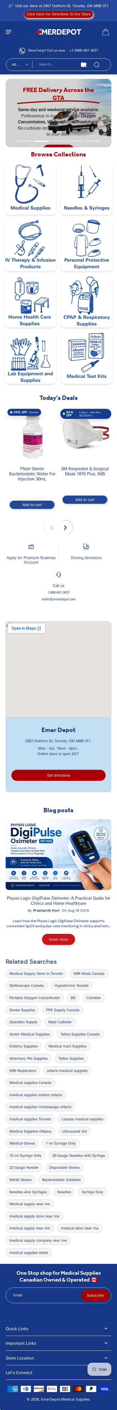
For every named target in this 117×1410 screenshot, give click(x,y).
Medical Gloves (22, 1143)
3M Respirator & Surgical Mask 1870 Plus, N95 (85, 471)
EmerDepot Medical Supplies (65, 1399)
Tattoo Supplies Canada (80, 1034)
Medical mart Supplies (67, 1046)
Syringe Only (92, 1192)
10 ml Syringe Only (25, 1155)
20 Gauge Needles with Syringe (78, 1155)
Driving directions (86, 557)
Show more (58, 939)
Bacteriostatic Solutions (61, 1179)
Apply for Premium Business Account (31, 559)
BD (73, 997)
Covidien (93, 997)
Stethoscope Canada (26, 985)
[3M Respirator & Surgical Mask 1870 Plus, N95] (84, 433)
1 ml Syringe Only (61, 1143)
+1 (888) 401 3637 (83, 50)
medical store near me (80, 1228)
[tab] (24, 141)
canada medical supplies (82, 1119)
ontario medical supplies (67, 1070)
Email (17, 1295)
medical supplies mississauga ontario (40, 1106)
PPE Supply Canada (63, 1010)
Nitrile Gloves (20, 1179)
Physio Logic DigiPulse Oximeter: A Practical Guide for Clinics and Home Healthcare (58, 901)
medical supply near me (29, 1228)
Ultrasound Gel (74, 1131)
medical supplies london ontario (35, 1094)
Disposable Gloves (64, 1167)
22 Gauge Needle (23, 1167)
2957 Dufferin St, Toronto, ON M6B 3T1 (58, 740)
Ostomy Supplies (23, 1046)
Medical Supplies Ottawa (30, 1131)
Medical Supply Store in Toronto (36, 973)
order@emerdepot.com (59, 599)
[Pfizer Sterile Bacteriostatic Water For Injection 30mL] (32, 433)
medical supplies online (28, 1252)
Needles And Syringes (28, 1192)
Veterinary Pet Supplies (28, 1058)
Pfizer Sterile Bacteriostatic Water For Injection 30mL (32, 473)
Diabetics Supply (23, 1022)
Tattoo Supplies (71, 1058)
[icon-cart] (105, 31)
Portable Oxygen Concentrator (34, 997)
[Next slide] (65, 528)
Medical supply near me (29, 1204)
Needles (64, 1192)
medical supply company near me (38, 1240)
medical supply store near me (34, 1216)
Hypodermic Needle (72, 985)
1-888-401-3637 (58, 592)
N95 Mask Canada (89, 973)
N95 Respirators (22, 1070)
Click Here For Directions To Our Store (59, 14)
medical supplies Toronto (30, 1119)
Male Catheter (60, 1022)
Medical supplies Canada (30, 1082)
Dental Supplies (22, 1010)
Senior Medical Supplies (29, 1034)
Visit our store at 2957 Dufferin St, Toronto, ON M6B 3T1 (61, 5)
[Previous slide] (51, 528)
